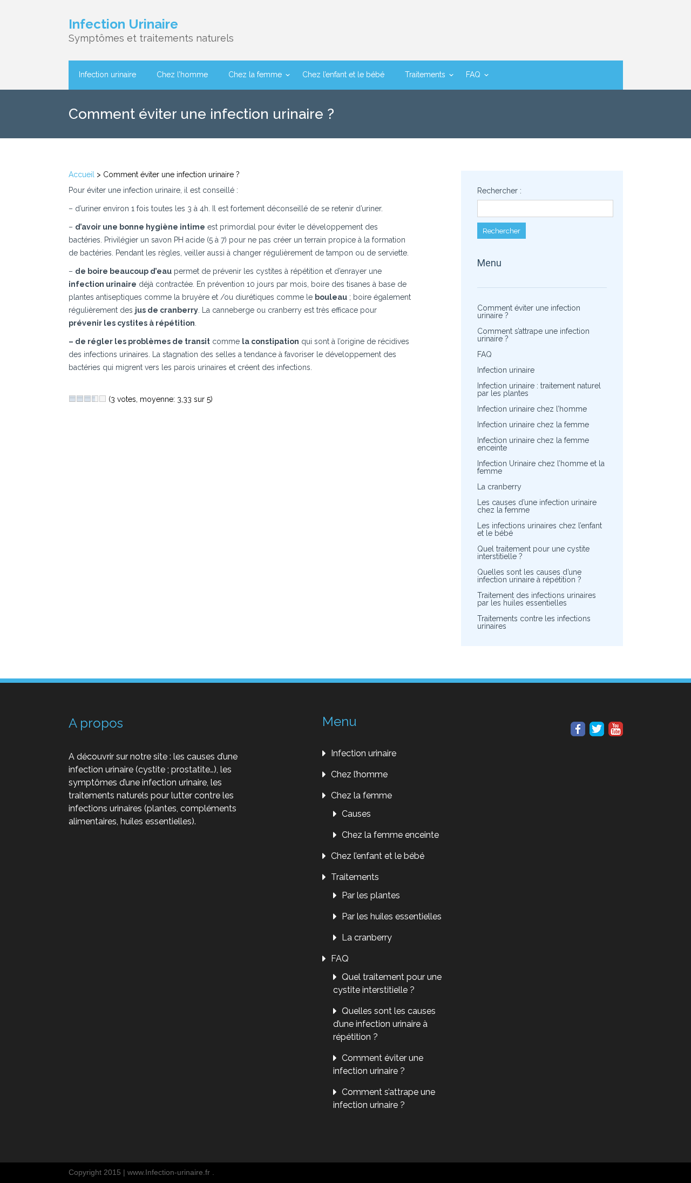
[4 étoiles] (95, 398)
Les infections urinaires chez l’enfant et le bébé (539, 529)
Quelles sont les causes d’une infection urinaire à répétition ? (529, 576)
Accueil (81, 174)
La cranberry (499, 486)
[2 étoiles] (80, 398)
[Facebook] (578, 729)
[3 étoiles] (87, 398)
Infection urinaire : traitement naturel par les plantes (539, 389)
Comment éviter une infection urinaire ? (528, 312)
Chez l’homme (182, 74)
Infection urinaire (107, 74)
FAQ (473, 74)
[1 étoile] (72, 398)
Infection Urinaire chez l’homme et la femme (541, 467)
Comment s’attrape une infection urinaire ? (533, 335)
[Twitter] (597, 729)
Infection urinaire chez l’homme (532, 409)
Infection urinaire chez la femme (533, 424)
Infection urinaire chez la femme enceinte (533, 444)
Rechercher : (499, 190)
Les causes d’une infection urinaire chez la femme (537, 506)
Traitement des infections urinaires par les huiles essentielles (536, 599)
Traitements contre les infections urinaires (534, 622)
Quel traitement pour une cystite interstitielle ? (533, 553)
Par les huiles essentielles (392, 916)
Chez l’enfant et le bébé (343, 74)
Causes (356, 814)
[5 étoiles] (102, 398)
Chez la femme (255, 74)
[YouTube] (615, 729)
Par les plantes (371, 895)
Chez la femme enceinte (390, 835)
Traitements (425, 74)
